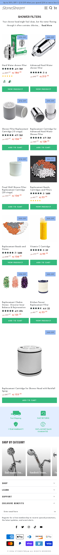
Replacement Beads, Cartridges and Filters (41, 188)
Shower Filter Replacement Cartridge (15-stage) (15, 130)
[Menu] (46, 8)
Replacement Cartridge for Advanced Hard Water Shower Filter (43, 131)
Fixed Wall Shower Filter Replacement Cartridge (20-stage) (14, 190)
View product (15, 89)
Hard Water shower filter (14, 65)
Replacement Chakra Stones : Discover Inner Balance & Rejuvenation (14, 305)
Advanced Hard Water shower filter (41, 66)
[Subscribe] (55, 512)
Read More (47, 25)
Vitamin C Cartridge (40, 246)
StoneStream (22, 551)
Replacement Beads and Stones (14, 247)
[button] (50, 8)
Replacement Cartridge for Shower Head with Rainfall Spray (28, 389)
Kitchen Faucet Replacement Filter (39, 303)
